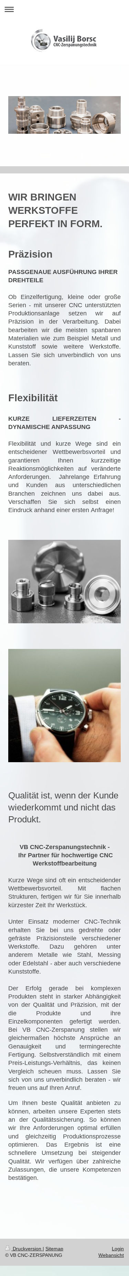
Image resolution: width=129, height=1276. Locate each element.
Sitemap (54, 1248)
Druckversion (27, 1248)
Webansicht (111, 1255)
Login (118, 1248)
